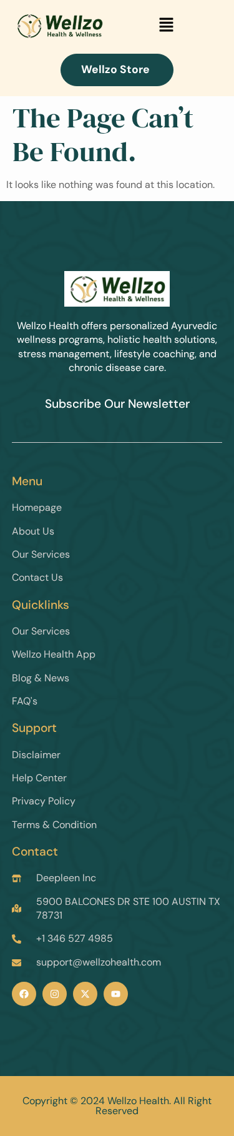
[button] (166, 25)
